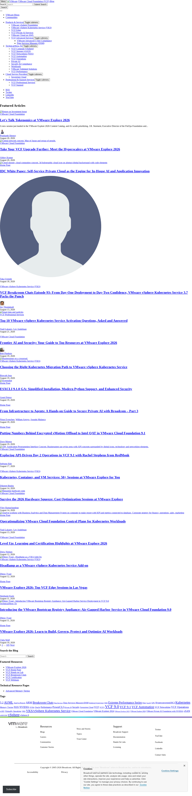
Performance (46, 707)
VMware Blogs (12, 15)
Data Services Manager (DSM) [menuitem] (30, 43)
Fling (144, 703)
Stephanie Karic (7, 596)
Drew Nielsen (6, 552)
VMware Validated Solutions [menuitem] (24, 69)
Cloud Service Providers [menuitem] (16, 74)
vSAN (187, 711)
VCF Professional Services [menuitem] (23, 82)
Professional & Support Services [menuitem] (20, 79)
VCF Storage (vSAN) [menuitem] (21, 51)
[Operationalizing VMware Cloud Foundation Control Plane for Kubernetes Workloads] (92, 513)
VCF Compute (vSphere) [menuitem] (22, 49)
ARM (29, 702)
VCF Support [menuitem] (17, 85)
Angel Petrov (6, 397)
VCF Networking (162, 707)
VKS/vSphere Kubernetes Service (48, 711)
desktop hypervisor (96, 703)
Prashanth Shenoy (8, 135)
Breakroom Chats (43, 702)
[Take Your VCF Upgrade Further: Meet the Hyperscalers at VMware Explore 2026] (28, 140)
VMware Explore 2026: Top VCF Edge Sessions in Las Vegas (43, 587)
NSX (16, 707)
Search (3, 4)
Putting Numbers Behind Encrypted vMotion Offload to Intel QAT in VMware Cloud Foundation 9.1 (72, 433)
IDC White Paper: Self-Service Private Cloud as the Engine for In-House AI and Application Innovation (75, 171)
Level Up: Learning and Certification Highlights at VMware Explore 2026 (53, 543)
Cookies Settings (170, 771)
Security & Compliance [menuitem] (21, 64)
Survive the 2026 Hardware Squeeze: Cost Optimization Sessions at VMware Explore (61, 499)
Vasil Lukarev (6, 329)
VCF (96, 707)
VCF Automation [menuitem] (19, 56)
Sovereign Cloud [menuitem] (18, 77)
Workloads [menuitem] (16, 66)
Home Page (5, 165)
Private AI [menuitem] (15, 61)
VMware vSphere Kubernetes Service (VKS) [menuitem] (31, 27)
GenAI (148, 703)
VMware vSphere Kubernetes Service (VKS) (20, 286)
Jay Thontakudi (7, 307)
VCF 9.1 (125, 707)
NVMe (32, 707)
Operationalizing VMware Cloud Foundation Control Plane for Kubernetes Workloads (63, 521)
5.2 (2, 702)
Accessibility (32, 772)
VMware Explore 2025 (122, 711)
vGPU (2, 711)
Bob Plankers (6, 353)
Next (12, 645)
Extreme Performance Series (125, 702)
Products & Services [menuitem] (15, 22)
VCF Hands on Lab (14, 672)
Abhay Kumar (6, 157)
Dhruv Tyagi (5, 574)
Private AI (68, 707)
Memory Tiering (6, 707)
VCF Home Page (13, 670)
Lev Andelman (20, 329)
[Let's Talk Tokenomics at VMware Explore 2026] (13, 111)
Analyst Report (19, 703)
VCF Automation (143, 707)
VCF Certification (14, 677)
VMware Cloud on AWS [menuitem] (22, 35)
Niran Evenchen (7, 419)
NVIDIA (24, 707)
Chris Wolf (5, 640)
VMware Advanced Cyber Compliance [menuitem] (34, 41)
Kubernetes (182, 702)
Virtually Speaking (13, 711)
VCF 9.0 (112, 706)
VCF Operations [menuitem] (18, 59)
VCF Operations (180, 707)
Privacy (64, 772)
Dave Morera (6, 441)
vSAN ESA (3, 715)
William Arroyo (22, 419)
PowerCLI (58, 707)
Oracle (37, 707)
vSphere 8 (24, 715)
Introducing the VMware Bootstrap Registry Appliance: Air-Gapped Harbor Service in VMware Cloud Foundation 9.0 (85, 609)
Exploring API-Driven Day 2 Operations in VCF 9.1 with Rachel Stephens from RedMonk (64, 455)
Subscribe (11, 789)
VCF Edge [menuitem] (16, 30)
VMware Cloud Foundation (12, 114)
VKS (23, 711)
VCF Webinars (12, 680)
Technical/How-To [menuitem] (14, 46)
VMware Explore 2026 (16, 667)
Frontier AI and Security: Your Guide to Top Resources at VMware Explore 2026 (58, 342)
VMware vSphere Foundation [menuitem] (24, 25)
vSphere (14, 715)
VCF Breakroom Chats (16, 675)
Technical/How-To (8, 603)
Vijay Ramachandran (9, 507)
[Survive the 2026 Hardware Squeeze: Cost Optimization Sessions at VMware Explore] (12, 491)
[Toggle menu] (1, 10)
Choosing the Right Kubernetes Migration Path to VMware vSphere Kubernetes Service (63, 367)
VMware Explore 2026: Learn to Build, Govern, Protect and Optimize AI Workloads (61, 631)
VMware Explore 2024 (103, 711)
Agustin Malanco (38, 419)
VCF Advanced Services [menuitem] (22, 38)
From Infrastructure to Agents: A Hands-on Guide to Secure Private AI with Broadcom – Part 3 (69, 411)
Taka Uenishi (6, 279)
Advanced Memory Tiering (18, 691)
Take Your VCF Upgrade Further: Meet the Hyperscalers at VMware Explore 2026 (60, 149)
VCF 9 (102, 707)
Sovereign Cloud (86, 707)
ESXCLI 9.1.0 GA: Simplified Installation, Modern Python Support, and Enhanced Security (66, 389)
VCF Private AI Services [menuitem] (22, 32)
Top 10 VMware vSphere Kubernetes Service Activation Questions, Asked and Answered (63, 320)
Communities (11, 17)
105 (8, 645)
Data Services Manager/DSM (76, 703)
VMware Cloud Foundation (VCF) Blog (36, 1)
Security (76, 707)
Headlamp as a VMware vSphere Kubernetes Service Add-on (44, 565)
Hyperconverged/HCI (165, 703)
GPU (153, 703)
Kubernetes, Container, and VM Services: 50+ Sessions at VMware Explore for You (60, 477)
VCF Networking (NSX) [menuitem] (22, 54)
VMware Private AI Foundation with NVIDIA (164, 711)
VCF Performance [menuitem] (19, 71)
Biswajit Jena (6, 375)
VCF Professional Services (12, 314)
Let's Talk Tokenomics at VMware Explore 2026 (35, 120)
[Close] (184, 765)
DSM (106, 703)
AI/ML (8, 702)
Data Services (58, 703)
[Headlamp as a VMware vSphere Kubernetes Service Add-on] (21, 557)
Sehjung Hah (6, 463)
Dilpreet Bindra (7, 486)
